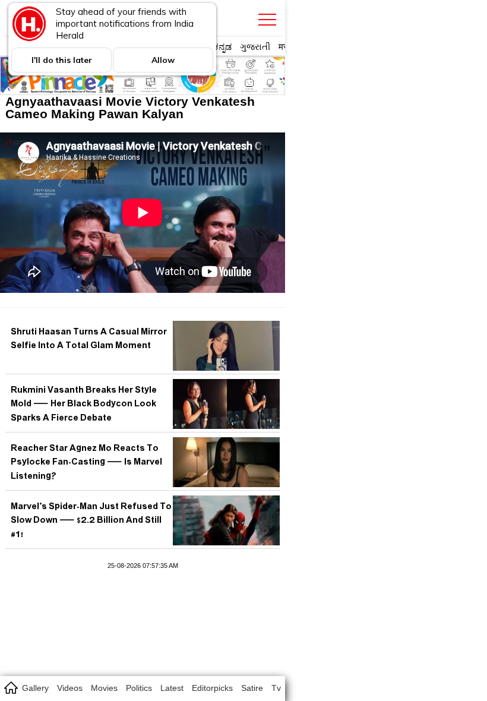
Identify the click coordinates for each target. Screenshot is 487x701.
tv (276, 688)
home (10, 687)
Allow (163, 60)
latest (172, 688)
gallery (35, 688)
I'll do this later (61, 60)
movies (104, 688)
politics (139, 688)
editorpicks (212, 688)
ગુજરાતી (255, 47)
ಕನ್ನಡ (222, 47)
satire (252, 688)
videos (70, 688)
